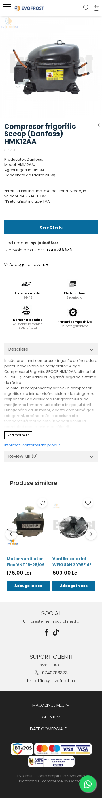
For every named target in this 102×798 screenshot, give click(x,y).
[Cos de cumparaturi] (96, 8)
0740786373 (54, 673)
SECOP (10, 150)
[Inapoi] (98, 125)
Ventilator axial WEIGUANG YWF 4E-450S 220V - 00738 (73, 562)
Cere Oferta (51, 227)
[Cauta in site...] (86, 8)
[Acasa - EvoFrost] (35, 8)
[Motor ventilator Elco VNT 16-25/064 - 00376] (28, 524)
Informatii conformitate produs (32, 445)
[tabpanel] (51, 67)
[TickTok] (55, 632)
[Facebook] (46, 632)
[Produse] (8, 8)
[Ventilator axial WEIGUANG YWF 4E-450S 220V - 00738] (73, 524)
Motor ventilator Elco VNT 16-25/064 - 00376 (27, 562)
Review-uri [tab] (23, 456)
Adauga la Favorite (28, 264)
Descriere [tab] (18, 349)
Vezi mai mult (18, 435)
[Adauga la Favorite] (42, 503)
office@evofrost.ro (54, 681)
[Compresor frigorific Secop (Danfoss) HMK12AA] (51, 67)
